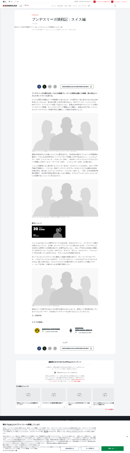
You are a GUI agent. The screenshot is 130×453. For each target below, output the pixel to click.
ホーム (54, 6)
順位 (70, 6)
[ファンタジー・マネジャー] (112, 1)
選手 (89, 6)
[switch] (54, 372)
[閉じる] (127, 436)
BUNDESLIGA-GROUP (85, 1)
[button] (114, 5)
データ (84, 6)
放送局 (76, 1)
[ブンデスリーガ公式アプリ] (94, 1)
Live (79, 6)
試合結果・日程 (62, 6)
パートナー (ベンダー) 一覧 (10, 450)
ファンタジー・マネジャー (121, 1)
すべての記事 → (109, 409)
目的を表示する (70, 448)
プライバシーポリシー (52, 443)
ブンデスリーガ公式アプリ (103, 1)
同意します (111, 448)
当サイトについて (62, 443)
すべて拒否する (90, 448)
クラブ (75, 6)
